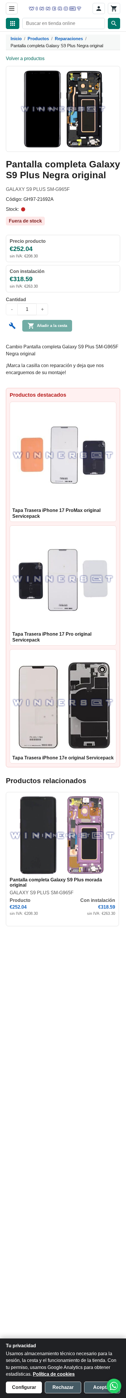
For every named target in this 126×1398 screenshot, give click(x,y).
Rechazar (63, 1387)
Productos (38, 38)
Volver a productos (25, 58)
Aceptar (102, 1387)
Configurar (24, 1387)
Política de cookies (54, 1374)
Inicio (16, 38)
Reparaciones (69, 38)
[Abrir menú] (12, 8)
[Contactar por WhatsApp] (114, 1386)
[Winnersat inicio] (55, 8)
